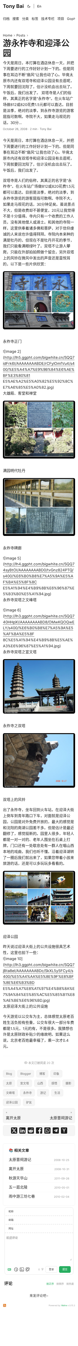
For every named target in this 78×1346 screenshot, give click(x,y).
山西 (40, 1083)
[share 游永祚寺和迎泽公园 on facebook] (39, 1130)
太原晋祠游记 (20, 1159)
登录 (51, 1269)
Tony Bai (13, 6)
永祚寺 (27, 1092)
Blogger (25, 1073)
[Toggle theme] (29, 6)
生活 (57, 1092)
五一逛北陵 (18, 1187)
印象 (56, 1073)
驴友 (29, 1102)
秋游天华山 (18, 1178)
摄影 (68, 1083)
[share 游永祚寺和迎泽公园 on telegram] (56, 1130)
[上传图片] (21, 1269)
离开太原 (16, 1169)
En (39, 6)
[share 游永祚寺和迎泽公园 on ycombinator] (64, 1130)
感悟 (54, 1083)
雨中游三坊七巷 (22, 1196)
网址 (11, 1228)
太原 (9, 1083)
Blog (9, 1073)
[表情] (16, 1269)
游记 (43, 1092)
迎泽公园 (12, 1102)
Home (7, 35)
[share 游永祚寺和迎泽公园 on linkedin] (22, 1130)
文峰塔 (10, 1092)
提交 (64, 1269)
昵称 (11, 1211)
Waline (64, 1305)
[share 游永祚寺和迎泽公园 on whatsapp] (47, 1130)
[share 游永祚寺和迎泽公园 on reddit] (31, 1130)
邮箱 (11, 1220)
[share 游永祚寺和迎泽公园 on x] (14, 1130)
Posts (20, 35)
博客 (42, 1073)
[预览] (27, 1269)
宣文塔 (24, 1083)
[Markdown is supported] (10, 1269)
